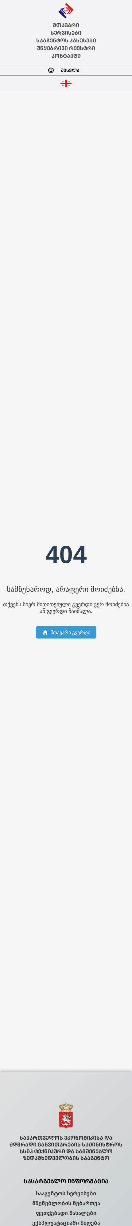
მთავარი (66, 25)
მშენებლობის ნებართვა (66, 1203)
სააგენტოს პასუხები (66, 40)
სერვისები (66, 33)
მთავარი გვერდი (70, 632)
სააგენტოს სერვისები (66, 1193)
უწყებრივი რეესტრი (66, 48)
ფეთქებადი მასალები (66, 1213)
